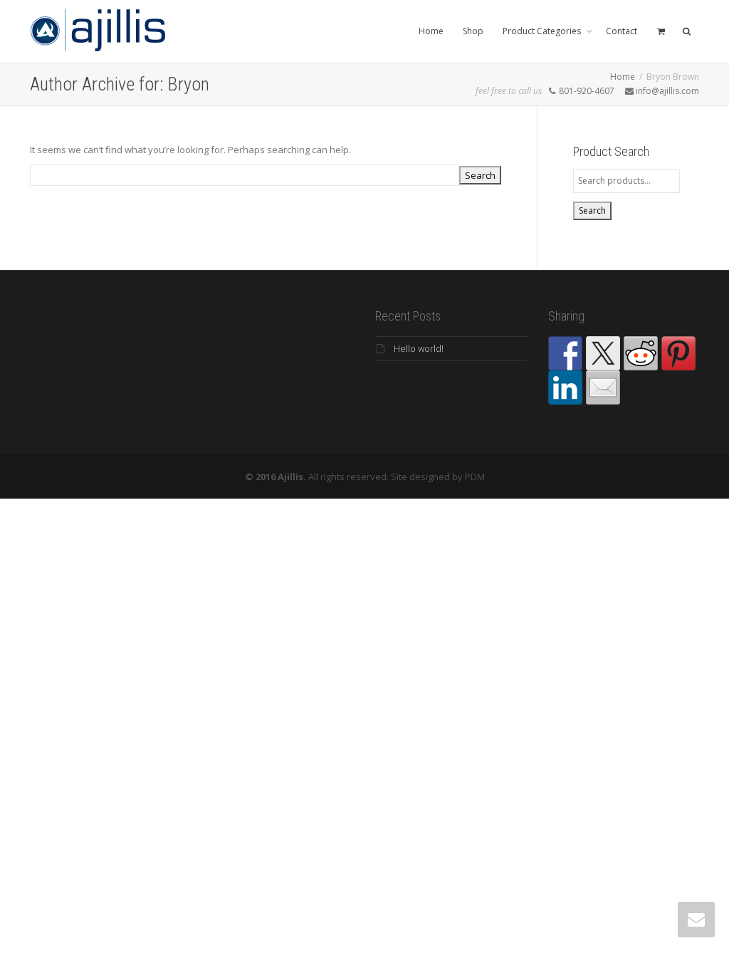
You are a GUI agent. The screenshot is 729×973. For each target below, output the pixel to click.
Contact (621, 31)
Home (431, 31)
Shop (473, 31)
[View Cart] (660, 31)
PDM (475, 476)
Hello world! (419, 348)
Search (592, 210)
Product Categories (543, 31)
